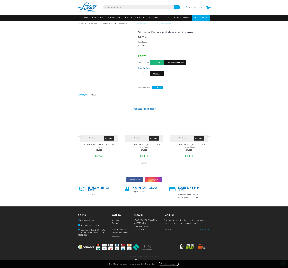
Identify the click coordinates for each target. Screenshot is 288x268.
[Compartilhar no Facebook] (154, 87)
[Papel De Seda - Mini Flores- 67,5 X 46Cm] (99, 123)
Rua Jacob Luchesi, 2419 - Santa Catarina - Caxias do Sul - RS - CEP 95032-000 (91, 232)
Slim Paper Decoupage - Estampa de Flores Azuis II (144, 145)
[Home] (87, 7)
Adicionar (109, 138)
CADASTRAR (203, 230)
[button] (208, 7)
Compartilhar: (144, 87)
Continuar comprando (175, 62)
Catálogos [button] (202, 18)
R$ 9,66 (99, 155)
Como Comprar (181, 18)
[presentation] (79, 138)
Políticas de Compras (120, 233)
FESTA (165, 18)
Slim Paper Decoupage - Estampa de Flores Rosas (189, 145)
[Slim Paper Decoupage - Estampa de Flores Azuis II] (144, 123)
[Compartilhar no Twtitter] (157, 87)
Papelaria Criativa (133, 18)
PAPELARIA (152, 18)
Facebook (136, 179)
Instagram (154, 179)
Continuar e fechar (168, 264)
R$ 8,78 (144, 155)
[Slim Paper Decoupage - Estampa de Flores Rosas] (189, 123)
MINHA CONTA (195, 7)
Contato (115, 223)
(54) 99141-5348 (87, 220)
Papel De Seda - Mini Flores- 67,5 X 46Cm (99, 145)
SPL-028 (144, 150)
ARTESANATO (113, 18)
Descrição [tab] (82, 95)
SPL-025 (189, 150)
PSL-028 (99, 150)
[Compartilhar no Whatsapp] (161, 87)
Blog (113, 226)
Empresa (115, 220)
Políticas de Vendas (119, 229)
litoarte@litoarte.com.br (90, 225)
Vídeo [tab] (93, 95)
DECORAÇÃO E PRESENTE (91, 18)
